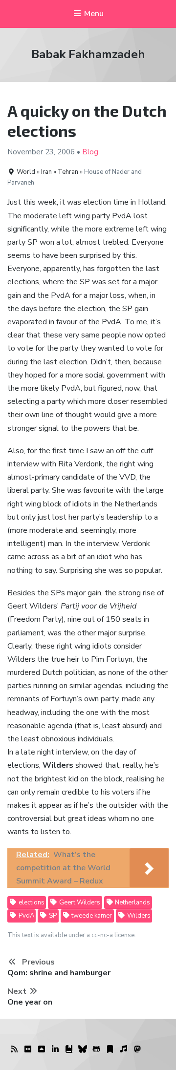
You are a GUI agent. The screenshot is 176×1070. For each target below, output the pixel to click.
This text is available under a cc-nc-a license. (71, 935)
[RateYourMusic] (124, 1049)
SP (52, 915)
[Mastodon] (137, 1049)
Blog (90, 152)
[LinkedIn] (55, 1049)
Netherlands (131, 902)
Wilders (138, 915)
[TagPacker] (110, 1049)
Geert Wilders (79, 902)
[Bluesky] (82, 1049)
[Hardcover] (69, 1049)
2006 (66, 152)
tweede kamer (91, 915)
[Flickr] (28, 1049)
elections (30, 902)
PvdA (25, 915)
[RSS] (14, 1049)
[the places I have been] (41, 1049)
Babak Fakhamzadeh (88, 54)
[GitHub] (96, 1049)
